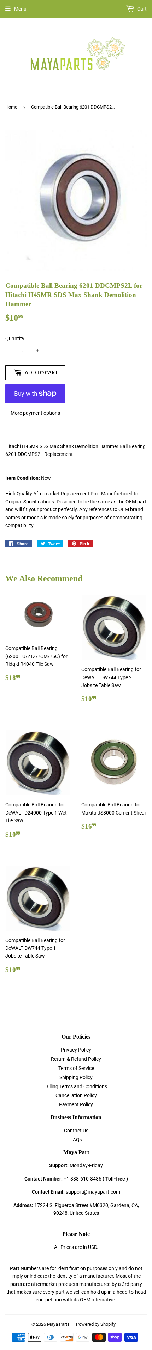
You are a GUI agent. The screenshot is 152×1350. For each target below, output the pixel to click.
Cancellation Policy (76, 1095)
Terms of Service (76, 1068)
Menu (20, 9)
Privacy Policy (76, 1050)
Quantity (14, 338)
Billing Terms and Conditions (76, 1086)
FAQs (76, 1139)
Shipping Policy (76, 1077)
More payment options (35, 413)
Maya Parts (58, 1324)
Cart (141, 9)
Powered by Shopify (96, 1324)
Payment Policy (76, 1104)
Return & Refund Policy (76, 1059)
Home (11, 107)
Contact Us (76, 1130)
